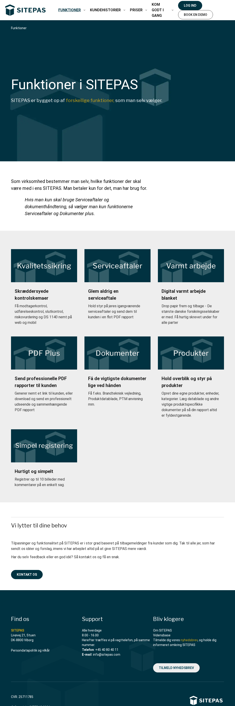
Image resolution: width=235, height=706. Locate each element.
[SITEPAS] (25, 10)
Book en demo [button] (195, 15)
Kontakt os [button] (27, 574)
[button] (84, 10)
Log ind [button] (190, 5)
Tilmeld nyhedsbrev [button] (176, 668)
